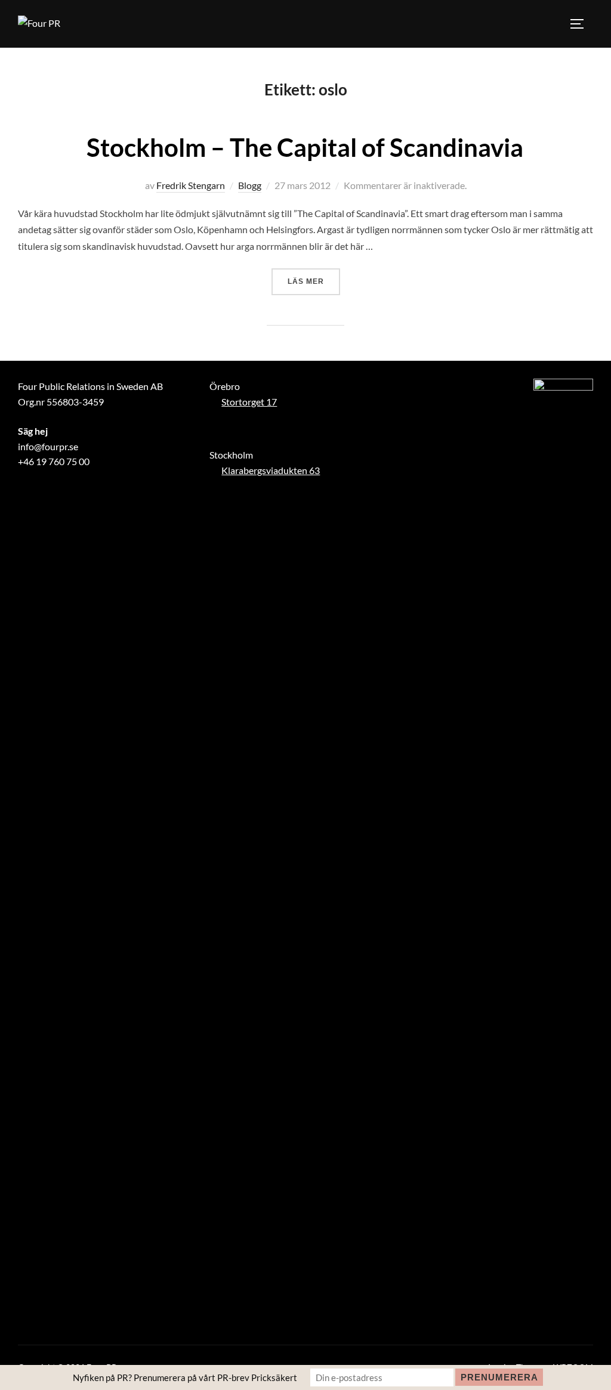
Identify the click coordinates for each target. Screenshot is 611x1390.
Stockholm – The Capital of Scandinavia (305, 147)
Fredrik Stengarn (190, 185)
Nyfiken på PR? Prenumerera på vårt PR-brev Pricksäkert (185, 1377)
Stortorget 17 (249, 401)
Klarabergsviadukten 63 (270, 470)
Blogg (249, 185)
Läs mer (314, 281)
